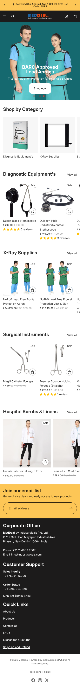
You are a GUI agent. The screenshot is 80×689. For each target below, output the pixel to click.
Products (9, 618)
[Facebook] (33, 680)
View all (72, 174)
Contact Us (10, 625)
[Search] (13, 16)
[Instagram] (40, 680)
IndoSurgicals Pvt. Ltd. (55, 659)
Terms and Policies (40, 671)
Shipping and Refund (16, 647)
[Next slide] (75, 5)
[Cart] (75, 16)
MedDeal (23, 659)
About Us (9, 611)
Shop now (40, 88)
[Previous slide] (4, 5)
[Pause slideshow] (34, 96)
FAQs (6, 632)
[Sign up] (71, 508)
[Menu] (4, 16)
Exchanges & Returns (16, 639)
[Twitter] (46, 680)
